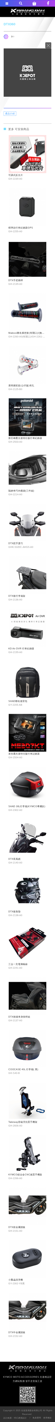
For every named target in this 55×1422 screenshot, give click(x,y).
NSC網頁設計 (20, 1418)
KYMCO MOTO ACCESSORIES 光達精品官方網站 (28, 11)
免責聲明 (37, 1418)
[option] (27, 72)
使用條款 (47, 1418)
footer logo (27, 1368)
